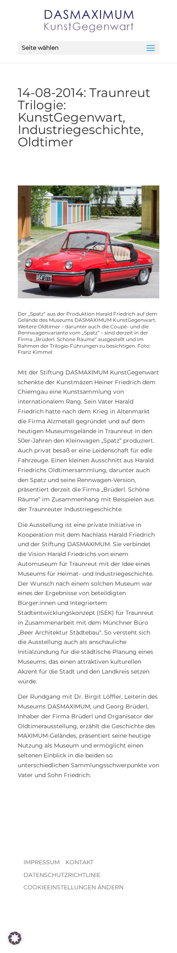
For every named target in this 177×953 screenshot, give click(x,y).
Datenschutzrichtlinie (61, 875)
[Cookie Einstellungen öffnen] (14, 942)
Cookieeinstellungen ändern (73, 887)
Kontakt (79, 862)
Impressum (41, 862)
